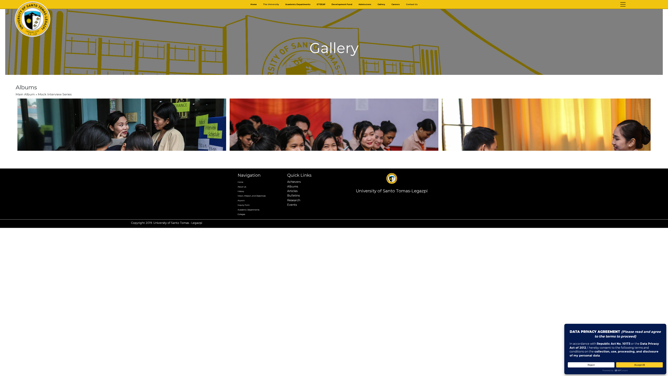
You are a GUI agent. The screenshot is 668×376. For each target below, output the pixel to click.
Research (293, 200)
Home (253, 4)
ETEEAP (321, 4)
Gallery (381, 4)
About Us (242, 187)
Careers (395, 4)
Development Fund (342, 4)
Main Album (25, 94)
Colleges (241, 214)
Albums (292, 186)
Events (292, 204)
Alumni (241, 200)
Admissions (365, 4)
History (241, 191)
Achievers (294, 181)
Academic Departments (298, 4)
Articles (292, 191)
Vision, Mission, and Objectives (252, 196)
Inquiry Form (244, 205)
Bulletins (293, 195)
